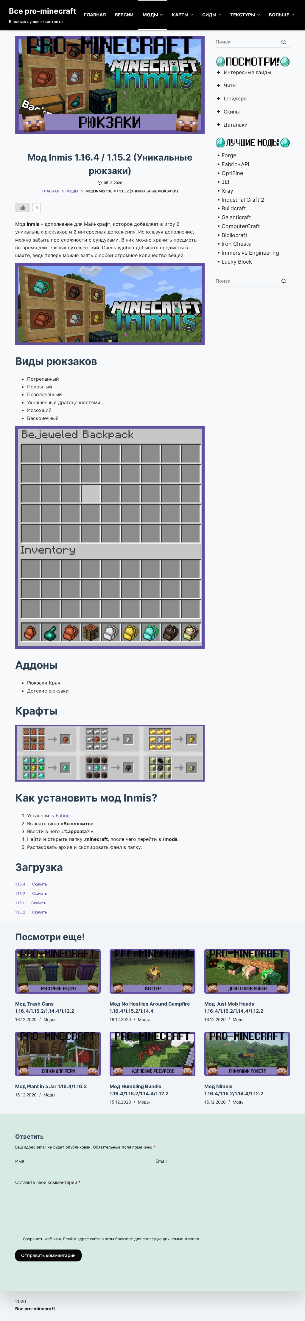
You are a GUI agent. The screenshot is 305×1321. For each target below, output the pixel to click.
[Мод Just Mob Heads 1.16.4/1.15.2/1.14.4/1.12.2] (247, 971)
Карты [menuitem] (180, 15)
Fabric (63, 816)
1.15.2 (20, 912)
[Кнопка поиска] (284, 42)
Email (161, 1161)
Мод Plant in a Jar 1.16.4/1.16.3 (51, 1086)
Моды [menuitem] (150, 15)
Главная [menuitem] (95, 15)
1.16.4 (20, 884)
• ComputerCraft (238, 226)
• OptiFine (229, 173)
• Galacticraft (233, 217)
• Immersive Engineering (247, 253)
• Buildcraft (231, 208)
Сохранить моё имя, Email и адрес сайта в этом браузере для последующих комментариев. (111, 1238)
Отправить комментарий (48, 1255)
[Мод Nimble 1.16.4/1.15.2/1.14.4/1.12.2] (247, 1054)
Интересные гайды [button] (247, 72)
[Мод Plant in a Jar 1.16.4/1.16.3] (58, 1054)
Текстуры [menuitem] (242, 15)
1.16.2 (20, 893)
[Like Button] (22, 207)
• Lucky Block (234, 262)
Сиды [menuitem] (209, 15)
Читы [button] (230, 85)
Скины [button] (232, 112)
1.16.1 (19, 903)
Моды (49, 1019)
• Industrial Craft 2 (240, 200)
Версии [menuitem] (124, 15)
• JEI (222, 182)
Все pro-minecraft (42, 11)
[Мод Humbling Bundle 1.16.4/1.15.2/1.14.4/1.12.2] (152, 1054)
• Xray (224, 191)
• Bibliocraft (232, 235)
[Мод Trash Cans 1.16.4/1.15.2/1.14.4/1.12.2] (58, 971)
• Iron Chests (233, 244)
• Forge (226, 155)
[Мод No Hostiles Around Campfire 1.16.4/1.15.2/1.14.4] (152, 971)
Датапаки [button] (236, 125)
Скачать (39, 884)
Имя (19, 1161)
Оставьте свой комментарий (47, 1182)
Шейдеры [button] (236, 99)
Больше (279, 15)
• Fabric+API (232, 164)
